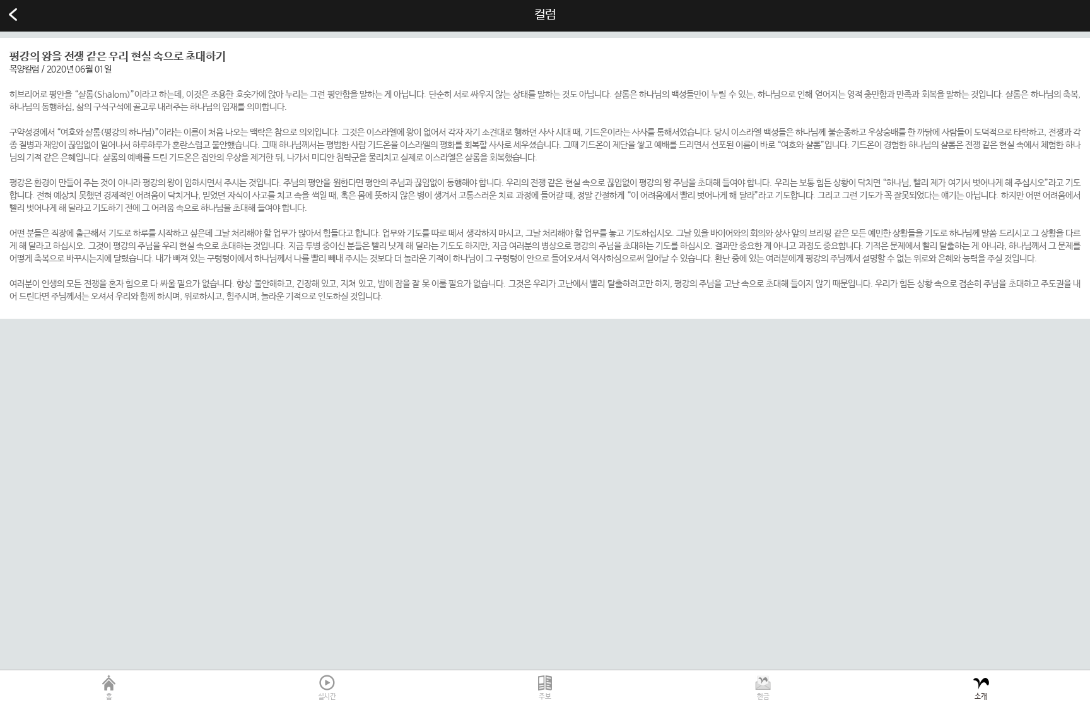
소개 (981, 697)
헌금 (763, 697)
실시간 (327, 697)
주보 (545, 697)
